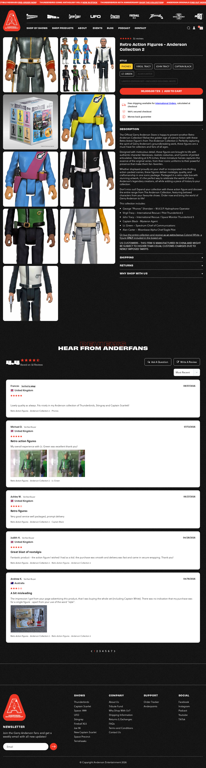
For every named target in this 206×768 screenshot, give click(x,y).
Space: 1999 (80, 710)
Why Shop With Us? (119, 710)
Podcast (183, 710)
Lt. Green (127, 73)
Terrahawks (80, 741)
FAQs (112, 723)
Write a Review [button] (188, 362)
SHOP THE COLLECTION (130, 2)
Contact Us (115, 732)
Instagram (184, 706)
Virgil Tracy (143, 66)
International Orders (165, 103)
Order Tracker (151, 702)
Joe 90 (77, 728)
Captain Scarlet (82, 706)
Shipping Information (121, 715)
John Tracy (162, 66)
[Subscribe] (53, 746)
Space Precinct (82, 736)
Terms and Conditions (121, 728)
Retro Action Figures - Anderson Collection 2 (30, 410)
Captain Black (183, 66)
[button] (85, 28)
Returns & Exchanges (120, 719)
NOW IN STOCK (68, 2)
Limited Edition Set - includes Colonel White (150, 81)
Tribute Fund (116, 706)
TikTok (182, 719)
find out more (177, 2)
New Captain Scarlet (85, 732)
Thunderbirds (81, 702)
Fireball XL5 (80, 723)
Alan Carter (146, 74)
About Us (114, 702)
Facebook (184, 702)
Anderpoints (150, 706)
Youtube (183, 715)
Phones (126, 66)
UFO (76, 715)
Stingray (78, 719)
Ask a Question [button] (159, 362)
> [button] (114, 651)
